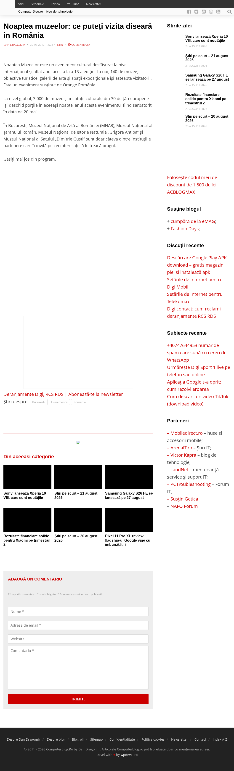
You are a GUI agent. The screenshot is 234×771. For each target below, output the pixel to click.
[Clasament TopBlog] (198, 528)
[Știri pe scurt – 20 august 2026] (78, 520)
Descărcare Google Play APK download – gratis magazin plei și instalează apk (197, 264)
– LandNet (177, 469)
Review (55, 4)
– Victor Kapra (181, 455)
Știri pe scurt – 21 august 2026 (75, 495)
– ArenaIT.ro (179, 448)
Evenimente (59, 402)
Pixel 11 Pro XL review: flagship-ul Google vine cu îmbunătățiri (127, 540)
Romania (80, 402)
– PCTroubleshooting (189, 484)
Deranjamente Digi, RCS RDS (33, 394)
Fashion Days (185, 228)
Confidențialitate (122, 739)
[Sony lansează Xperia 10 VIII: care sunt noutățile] (27, 477)
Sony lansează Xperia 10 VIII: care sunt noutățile (24, 495)
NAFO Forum (184, 506)
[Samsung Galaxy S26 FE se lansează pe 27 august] (129, 477)
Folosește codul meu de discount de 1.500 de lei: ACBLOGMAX (192, 184)
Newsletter (93, 4)
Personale (37, 4)
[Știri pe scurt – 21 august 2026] (78, 477)
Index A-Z (220, 739)
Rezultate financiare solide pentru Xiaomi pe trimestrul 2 (26, 540)
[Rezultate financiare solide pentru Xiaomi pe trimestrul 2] (27, 520)
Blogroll (78, 739)
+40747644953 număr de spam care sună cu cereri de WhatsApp (196, 352)
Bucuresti (38, 402)
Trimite (78, 699)
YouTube (73, 4)
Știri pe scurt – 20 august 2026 (75, 538)
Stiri (21, 4)
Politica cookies (153, 739)
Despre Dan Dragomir (23, 739)
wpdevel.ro (129, 754)
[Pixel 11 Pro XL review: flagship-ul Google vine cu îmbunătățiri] (129, 520)
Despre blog (56, 739)
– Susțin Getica (182, 499)
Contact (200, 739)
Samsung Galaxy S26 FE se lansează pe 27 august (129, 495)
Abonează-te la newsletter (95, 394)
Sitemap (96, 739)
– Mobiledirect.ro (185, 433)
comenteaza (80, 44)
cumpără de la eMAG (193, 221)
